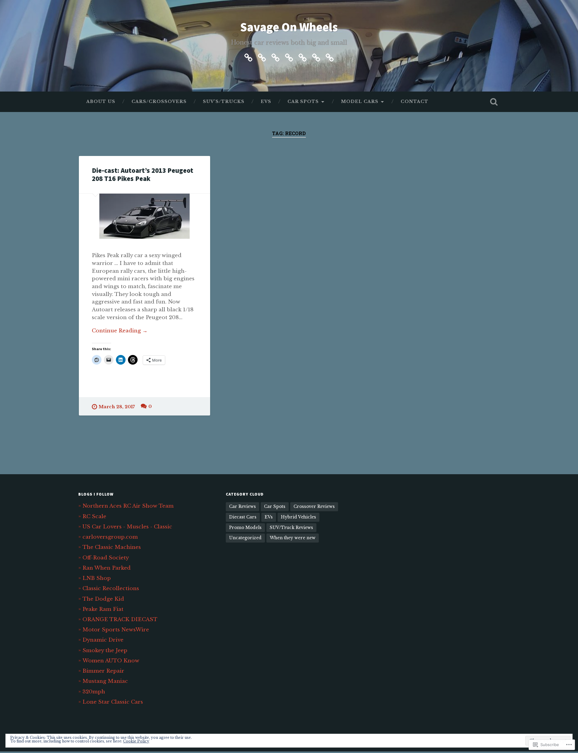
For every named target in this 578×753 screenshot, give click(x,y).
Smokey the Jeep (104, 650)
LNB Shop (96, 578)
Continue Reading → (120, 330)
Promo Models (245, 527)
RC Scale (94, 516)
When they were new (292, 537)
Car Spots (303, 101)
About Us (100, 101)
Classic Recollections (110, 588)
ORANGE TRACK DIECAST (119, 619)
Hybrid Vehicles (298, 517)
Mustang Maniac (105, 681)
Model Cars (359, 101)
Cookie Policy (136, 741)
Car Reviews (242, 506)
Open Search (494, 102)
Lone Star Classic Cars (112, 702)
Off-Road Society (105, 557)
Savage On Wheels (289, 27)
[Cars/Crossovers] (262, 57)
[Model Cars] (316, 57)
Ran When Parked (106, 568)
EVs (266, 101)
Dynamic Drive (102, 639)
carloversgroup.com (110, 537)
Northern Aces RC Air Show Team (128, 506)
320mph (93, 691)
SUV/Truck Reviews (291, 527)
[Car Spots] (302, 57)
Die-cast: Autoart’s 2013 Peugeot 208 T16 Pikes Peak (142, 174)
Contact (414, 101)
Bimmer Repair (103, 670)
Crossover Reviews (314, 506)
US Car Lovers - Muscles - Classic (127, 526)
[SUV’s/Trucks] (275, 57)
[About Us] (248, 57)
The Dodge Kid (103, 599)
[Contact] (329, 57)
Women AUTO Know (110, 660)
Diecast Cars (242, 517)
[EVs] (289, 57)
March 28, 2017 (117, 406)
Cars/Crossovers (159, 101)
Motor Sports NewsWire (115, 629)
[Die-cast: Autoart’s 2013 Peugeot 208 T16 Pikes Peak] (144, 216)
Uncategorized (245, 537)
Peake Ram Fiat (102, 609)
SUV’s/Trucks (223, 101)
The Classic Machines (111, 547)
